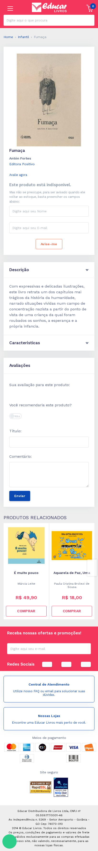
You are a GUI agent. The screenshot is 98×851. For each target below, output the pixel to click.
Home (8, 37)
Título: (15, 431)
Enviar (19, 496)
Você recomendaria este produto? (40, 405)
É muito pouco (26, 573)
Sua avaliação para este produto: (39, 385)
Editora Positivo (22, 164)
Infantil (23, 37)
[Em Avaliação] (61, 787)
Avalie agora (18, 175)
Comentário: (20, 456)
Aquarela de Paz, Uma (72, 573)
